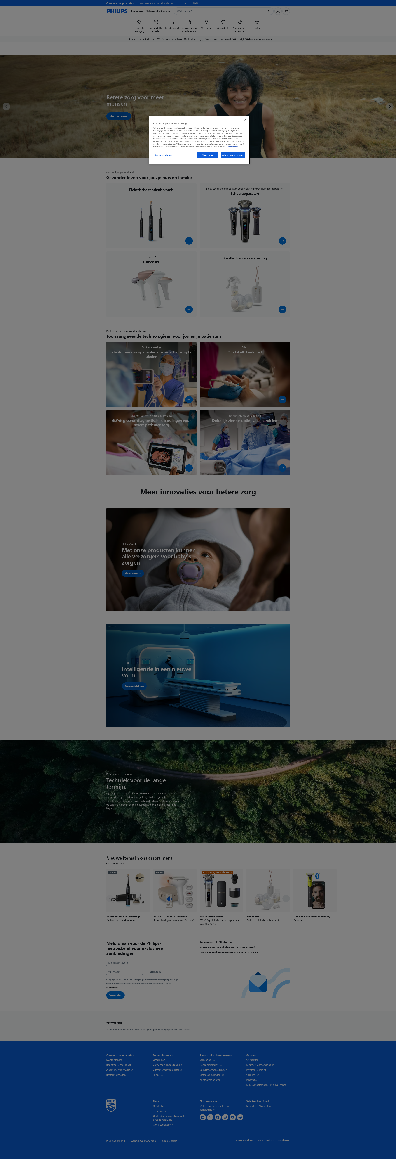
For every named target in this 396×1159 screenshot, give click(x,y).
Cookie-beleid (232, 146)
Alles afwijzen (208, 155)
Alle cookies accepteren (232, 155)
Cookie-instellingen (163, 155)
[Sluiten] (245, 119)
